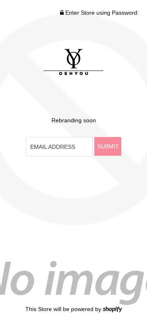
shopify (112, 309)
